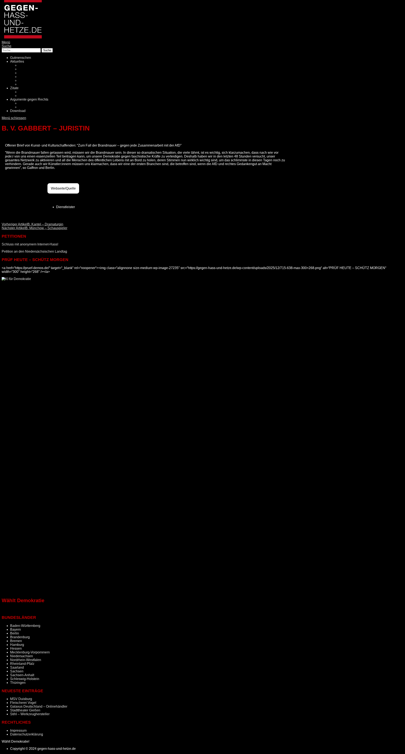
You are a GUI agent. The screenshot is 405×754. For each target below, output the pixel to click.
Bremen (16, 641)
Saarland (17, 667)
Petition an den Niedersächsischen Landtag (34, 251)
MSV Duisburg (21, 699)
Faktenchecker (30, 107)
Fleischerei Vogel (23, 702)
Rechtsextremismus (33, 69)
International (28, 84)
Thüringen (18, 682)
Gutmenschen (20, 57)
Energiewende (29, 76)
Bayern (15, 629)
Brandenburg (20, 637)
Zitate (14, 88)
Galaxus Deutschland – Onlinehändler (38, 706)
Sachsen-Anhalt (22, 675)
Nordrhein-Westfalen (25, 660)
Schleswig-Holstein (24, 679)
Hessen (16, 648)
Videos (24, 95)
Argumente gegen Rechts (29, 99)
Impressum (18, 730)
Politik (23, 65)
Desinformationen (32, 103)
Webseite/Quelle (63, 188)
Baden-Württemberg (25, 625)
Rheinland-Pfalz (22, 663)
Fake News (27, 73)
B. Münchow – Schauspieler (34, 228)
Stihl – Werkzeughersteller (30, 714)
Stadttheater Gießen (25, 710)
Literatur (25, 92)
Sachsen (16, 671)
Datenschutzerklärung (26, 734)
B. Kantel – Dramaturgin (32, 224)
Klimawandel (28, 80)
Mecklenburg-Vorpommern (30, 652)
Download (18, 111)
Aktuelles (17, 61)
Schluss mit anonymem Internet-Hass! (30, 244)
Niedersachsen (21, 656)
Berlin (14, 633)
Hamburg (17, 644)
